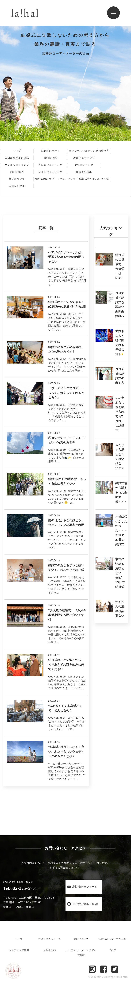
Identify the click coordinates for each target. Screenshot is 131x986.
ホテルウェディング (17, 165)
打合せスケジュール (50, 939)
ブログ (112, 950)
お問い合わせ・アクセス (112, 939)
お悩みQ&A (50, 950)
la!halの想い (50, 158)
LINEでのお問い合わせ (85, 904)
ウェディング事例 (19, 950)
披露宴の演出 (84, 172)
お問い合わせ (83, 886)
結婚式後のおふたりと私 (94, 179)
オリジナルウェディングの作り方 (89, 151)
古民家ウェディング (50, 165)
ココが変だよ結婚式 (17, 158)
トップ (17, 151)
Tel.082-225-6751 (20, 888)
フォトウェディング (50, 172)
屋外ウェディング (84, 158)
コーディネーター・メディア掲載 (81, 952)
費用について (81, 939)
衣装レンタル (17, 186)
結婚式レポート (50, 151)
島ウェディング (84, 165)
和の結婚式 (17, 172)
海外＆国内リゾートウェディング (55, 179)
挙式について (17, 179)
